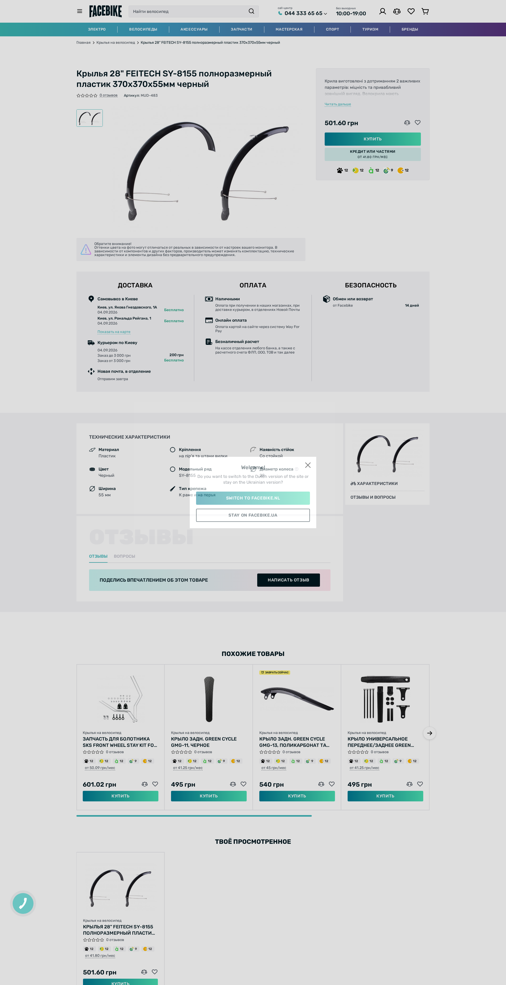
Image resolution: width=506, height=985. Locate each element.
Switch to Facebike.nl (253, 498)
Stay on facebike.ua (252, 515)
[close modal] (308, 465)
